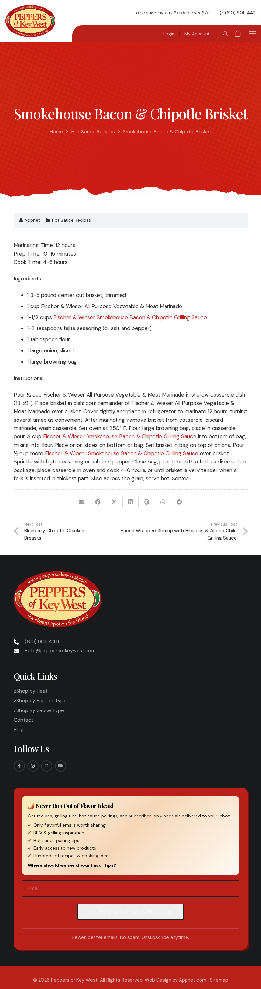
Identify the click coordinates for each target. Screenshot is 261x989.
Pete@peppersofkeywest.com (60, 650)
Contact (23, 720)
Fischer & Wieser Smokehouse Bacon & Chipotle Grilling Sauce (130, 317)
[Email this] (82, 502)
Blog (19, 729)
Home (56, 131)
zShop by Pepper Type (40, 700)
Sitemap (219, 980)
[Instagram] (33, 766)
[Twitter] (46, 766)
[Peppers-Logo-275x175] (30, 21)
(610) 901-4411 (42, 641)
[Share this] (98, 502)
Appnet (32, 220)
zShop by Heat (31, 691)
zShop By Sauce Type (39, 710)
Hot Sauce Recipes (93, 131)
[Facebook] (19, 766)
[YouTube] (60, 766)
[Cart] (238, 33)
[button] (225, 33)
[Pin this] (147, 502)
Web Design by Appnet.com (175, 980)
